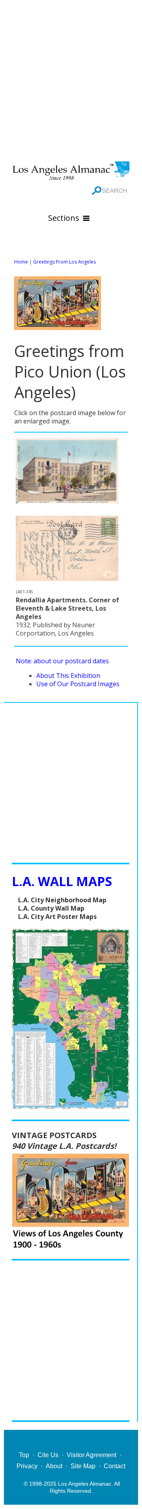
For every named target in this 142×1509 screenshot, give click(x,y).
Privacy (27, 1466)
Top (24, 1455)
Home (21, 261)
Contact (114, 1466)
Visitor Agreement (91, 1455)
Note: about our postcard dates (62, 661)
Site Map (83, 1466)
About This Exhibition (68, 675)
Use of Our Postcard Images (78, 684)
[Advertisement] (71, 79)
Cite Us (47, 1455)
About (54, 1466)
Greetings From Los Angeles (64, 261)
